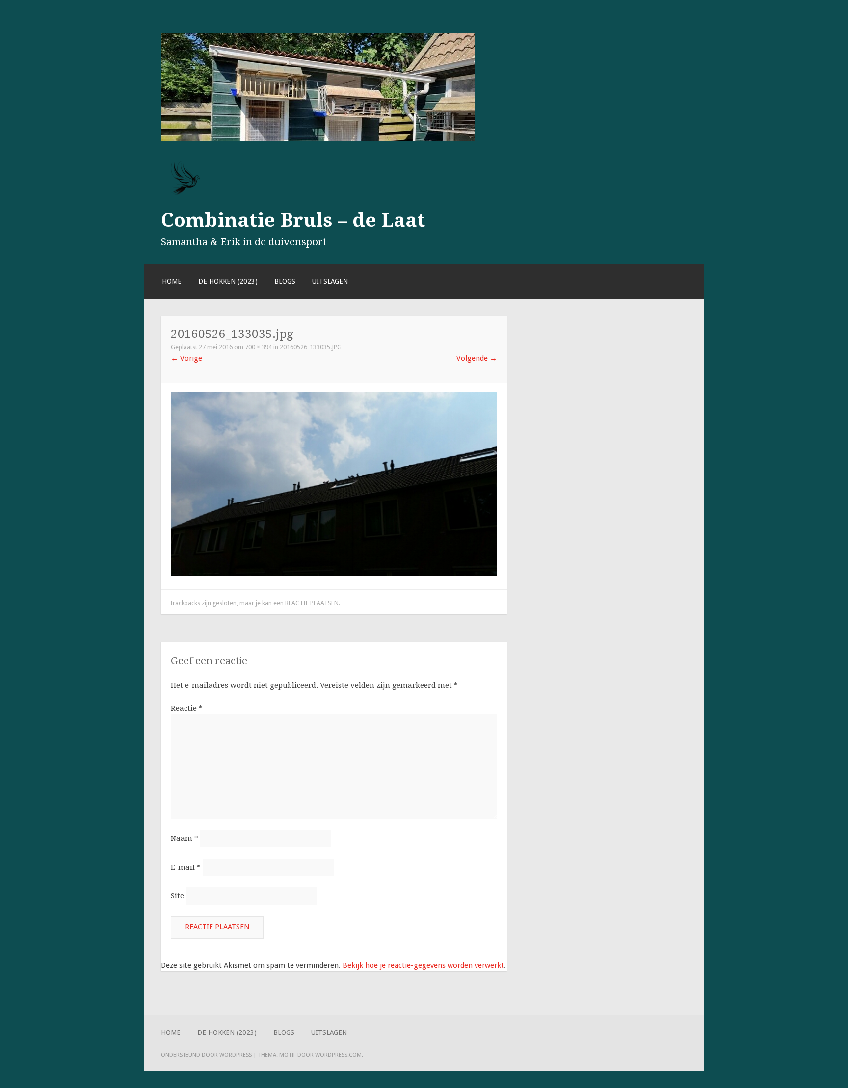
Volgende (476, 358)
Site (177, 896)
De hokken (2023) (228, 281)
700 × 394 (258, 347)
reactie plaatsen (312, 603)
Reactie (187, 708)
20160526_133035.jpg (311, 347)
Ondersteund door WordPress (206, 1054)
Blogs (284, 281)
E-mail (186, 867)
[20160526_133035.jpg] (334, 573)
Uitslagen (330, 281)
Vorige (186, 358)
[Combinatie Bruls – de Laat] (318, 139)
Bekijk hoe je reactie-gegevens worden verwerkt (423, 965)
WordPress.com (338, 1054)
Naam (184, 838)
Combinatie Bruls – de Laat (293, 220)
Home (172, 281)
